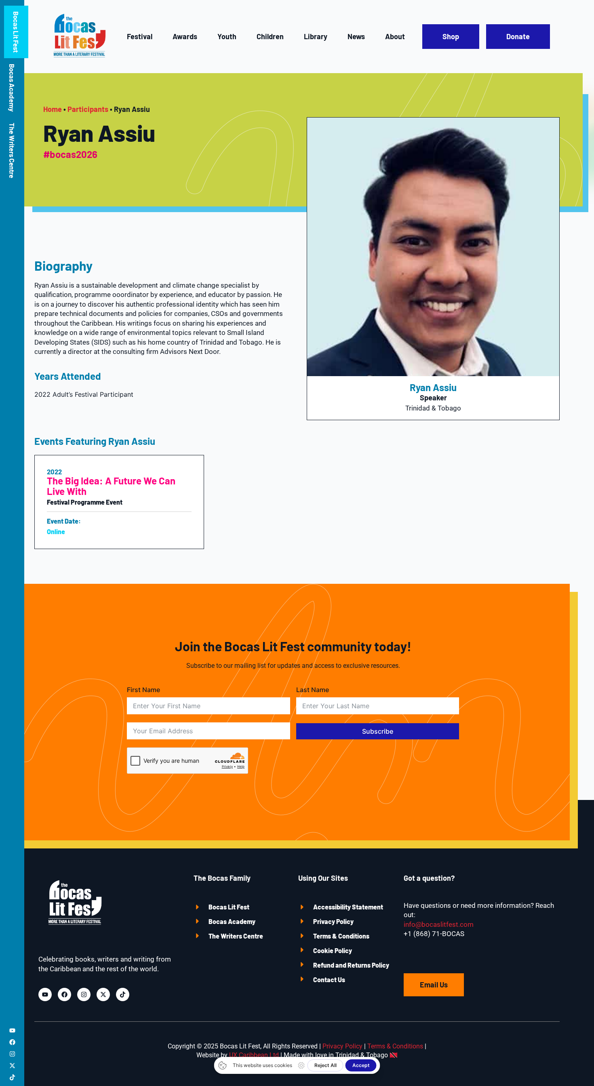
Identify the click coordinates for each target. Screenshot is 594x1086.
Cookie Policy (332, 950)
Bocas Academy (12, 88)
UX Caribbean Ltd (254, 1055)
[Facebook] (12, 1042)
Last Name (312, 690)
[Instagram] (12, 1054)
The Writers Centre (12, 150)
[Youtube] (12, 1030)
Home (52, 109)
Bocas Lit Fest (16, 32)
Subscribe (377, 731)
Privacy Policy (333, 921)
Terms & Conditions (341, 936)
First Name (143, 690)
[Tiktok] (12, 1077)
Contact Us (329, 979)
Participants (87, 109)
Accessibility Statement (348, 907)
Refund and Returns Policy (351, 965)
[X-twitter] (12, 1066)
